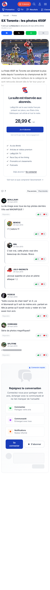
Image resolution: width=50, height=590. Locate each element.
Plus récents (42, 191)
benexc (17, 222)
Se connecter (31, 172)
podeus (11, 294)
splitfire (11, 344)
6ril (15, 244)
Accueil (6, 15)
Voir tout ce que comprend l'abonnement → (25, 180)
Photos (14, 15)
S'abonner (36, 444)
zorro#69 (12, 324)
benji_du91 (12, 200)
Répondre (5, 214)
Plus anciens (31, 191)
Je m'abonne (25, 129)
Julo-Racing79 (20, 269)
